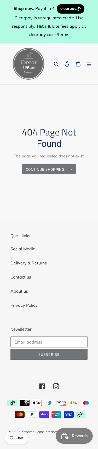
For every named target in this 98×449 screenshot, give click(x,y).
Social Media (23, 248)
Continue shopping (45, 169)
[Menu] (89, 63)
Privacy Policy (24, 305)
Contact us (20, 277)
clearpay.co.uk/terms (49, 34)
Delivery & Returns (28, 262)
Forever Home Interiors (39, 432)
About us (19, 291)
